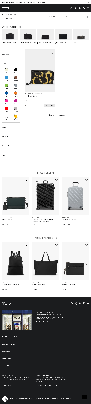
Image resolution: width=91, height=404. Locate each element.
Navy (6, 93)
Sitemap (69, 398)
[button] (11, 54)
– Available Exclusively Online (24, 2)
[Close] (88, 2)
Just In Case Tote (38, 284)
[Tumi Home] (5, 8)
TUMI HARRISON (7, 217)
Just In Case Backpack (10, 284)
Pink (6, 100)
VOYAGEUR (5, 282)
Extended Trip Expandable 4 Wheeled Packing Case (42, 220)
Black (15, 69)
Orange (15, 93)
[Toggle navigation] (88, 8)
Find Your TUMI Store (43, 322)
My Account (6, 351)
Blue (6, 77)
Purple (15, 100)
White (6, 116)
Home (3, 14)
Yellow (15, 116)
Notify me (49, 105)
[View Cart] (84, 8)
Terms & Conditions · (50, 398)
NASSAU (64, 282)
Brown (15, 77)
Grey (15, 85)
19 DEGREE (35, 217)
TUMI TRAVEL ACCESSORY (33, 94)
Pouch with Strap (31, 96)
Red (6, 108)
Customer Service (8, 344)
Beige (6, 69)
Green (6, 85)
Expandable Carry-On (70, 219)
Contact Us (6, 365)
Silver (15, 108)
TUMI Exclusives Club (9, 337)
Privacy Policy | (62, 398)
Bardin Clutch (7, 219)
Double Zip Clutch (68, 284)
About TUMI (6, 358)
